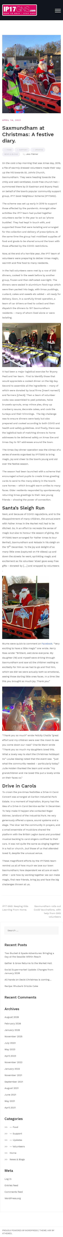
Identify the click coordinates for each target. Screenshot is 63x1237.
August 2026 (12, 1017)
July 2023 (10, 1043)
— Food (8, 150)
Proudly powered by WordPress (20, 1230)
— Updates (38, 150)
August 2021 (12, 1088)
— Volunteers (17, 1146)
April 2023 (10, 1055)
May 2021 (10, 1101)
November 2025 (13, 1036)
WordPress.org (13, 1198)
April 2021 (10, 1107)
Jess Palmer (32, 154)
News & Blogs (11, 154)
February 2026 (13, 1023)
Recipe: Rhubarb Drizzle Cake (21, 986)
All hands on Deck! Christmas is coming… (28, 979)
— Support (22, 150)
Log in (8, 1179)
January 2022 (12, 1068)
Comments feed (14, 1191)
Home (13, 1153)
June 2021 (10, 1094)
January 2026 (12, 1030)
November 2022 (13, 1062)
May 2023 (10, 1049)
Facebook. (47, 643)
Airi (49, 1230)
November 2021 (13, 1075)
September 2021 (14, 1081)
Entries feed (11, 1185)
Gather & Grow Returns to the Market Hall (28, 963)
